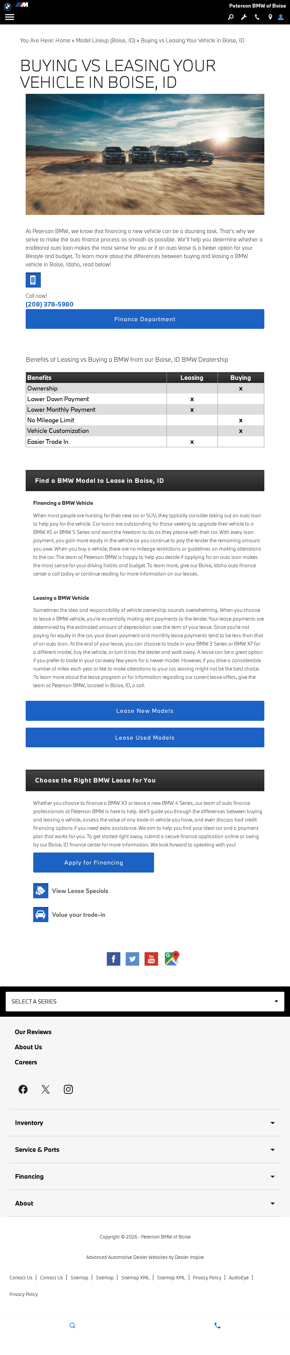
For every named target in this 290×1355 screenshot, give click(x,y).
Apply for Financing (93, 862)
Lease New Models (145, 710)
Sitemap (79, 1277)
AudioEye (239, 1277)
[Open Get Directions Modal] (270, 17)
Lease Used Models (145, 737)
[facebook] (23, 1089)
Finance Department (145, 319)
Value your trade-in (78, 914)
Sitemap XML (135, 1277)
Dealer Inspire (189, 1257)
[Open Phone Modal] (257, 17)
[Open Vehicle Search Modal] (230, 17)
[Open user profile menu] (283, 17)
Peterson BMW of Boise (166, 1237)
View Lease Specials (80, 891)
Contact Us (20, 1277)
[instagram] (68, 1089)
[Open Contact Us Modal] (217, 1325)
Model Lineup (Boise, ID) (105, 40)
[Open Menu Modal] (9, 17)
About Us (28, 1047)
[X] (45, 1089)
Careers (26, 1062)
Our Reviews (33, 1032)
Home (63, 40)
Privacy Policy (207, 1277)
